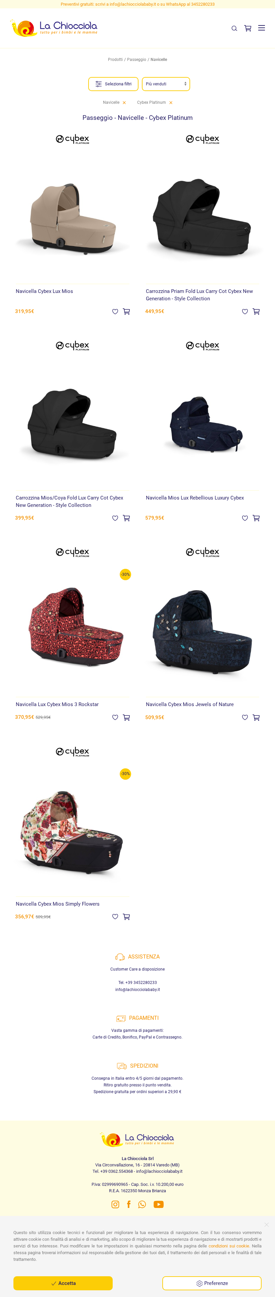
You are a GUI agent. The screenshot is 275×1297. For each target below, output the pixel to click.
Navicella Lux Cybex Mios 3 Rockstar (57, 704)
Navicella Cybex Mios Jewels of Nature (190, 704)
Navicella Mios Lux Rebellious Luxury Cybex (195, 498)
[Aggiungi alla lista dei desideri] (115, 311)
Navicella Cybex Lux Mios (44, 291)
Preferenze (215, 1283)
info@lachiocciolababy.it (137, 989)
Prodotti (115, 59)
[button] (261, 28)
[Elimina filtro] (124, 102)
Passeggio (136, 59)
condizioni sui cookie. (229, 1245)
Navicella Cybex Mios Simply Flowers (58, 904)
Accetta (66, 1283)
